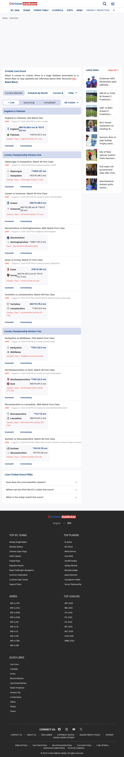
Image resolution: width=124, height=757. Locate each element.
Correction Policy (84, 745)
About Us (31, 735)
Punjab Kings (14, 561)
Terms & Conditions (76, 748)
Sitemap (109, 735)
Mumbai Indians (16, 546)
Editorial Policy (21, 745)
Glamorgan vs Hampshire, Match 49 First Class (29, 161)
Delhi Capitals (15, 556)
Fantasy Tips (15, 692)
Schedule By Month (38, 93)
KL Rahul (68, 542)
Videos (13, 702)
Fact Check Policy (40, 745)
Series (12, 673)
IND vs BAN (15, 612)
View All (112, 70)
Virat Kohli (69, 556)
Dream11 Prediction (97, 10)
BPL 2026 (68, 626)
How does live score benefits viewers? (26, 482)
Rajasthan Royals (16, 565)
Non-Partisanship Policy (62, 745)
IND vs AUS (15, 608)
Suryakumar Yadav (72, 579)
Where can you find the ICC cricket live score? (30, 489)
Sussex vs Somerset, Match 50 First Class (26, 193)
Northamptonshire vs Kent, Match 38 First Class (30, 369)
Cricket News (15, 697)
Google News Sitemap (63, 737)
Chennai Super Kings (18, 551)
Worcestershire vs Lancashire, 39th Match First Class (32, 404)
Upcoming (29, 102)
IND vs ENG (15, 617)
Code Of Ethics (102, 745)
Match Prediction (17, 687)
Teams (26, 10)
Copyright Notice (65, 735)
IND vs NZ (14, 622)
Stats (70, 10)
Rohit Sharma (70, 551)
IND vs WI (14, 636)
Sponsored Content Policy (54, 748)
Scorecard (9, 146)
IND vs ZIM (15, 640)
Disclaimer (46, 735)
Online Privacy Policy (90, 735)
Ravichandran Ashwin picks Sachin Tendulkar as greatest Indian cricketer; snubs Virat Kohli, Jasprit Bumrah (108, 184)
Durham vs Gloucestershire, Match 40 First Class (30, 438)
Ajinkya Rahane (71, 565)
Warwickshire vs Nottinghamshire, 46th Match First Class (35, 228)
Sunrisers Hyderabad (18, 575)
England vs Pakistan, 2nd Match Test (24, 118)
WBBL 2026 (69, 640)
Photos (13, 706)
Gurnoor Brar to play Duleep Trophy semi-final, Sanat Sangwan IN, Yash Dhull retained (108, 140)
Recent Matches (17, 678)
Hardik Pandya (71, 561)
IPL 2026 (15, 10)
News (80, 10)
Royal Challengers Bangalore (21, 570)
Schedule (57, 10)
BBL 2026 (69, 608)
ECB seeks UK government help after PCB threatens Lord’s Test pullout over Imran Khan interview (108, 169)
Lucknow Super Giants (18, 579)
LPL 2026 (68, 622)
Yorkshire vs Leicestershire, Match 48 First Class (30, 294)
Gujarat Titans (15, 584)
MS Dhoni (69, 546)
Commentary (26, 146)
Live (12, 102)
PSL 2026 (68, 617)
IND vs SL (14, 631)
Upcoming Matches (18, 683)
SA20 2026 (69, 636)
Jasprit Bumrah (71, 575)
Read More (11, 82)
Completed (49, 102)
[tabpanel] (41, 283)
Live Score (14, 664)
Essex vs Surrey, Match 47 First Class (24, 259)
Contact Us (16, 735)
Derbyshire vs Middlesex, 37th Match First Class (29, 338)
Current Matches (14, 93)
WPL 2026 (69, 603)
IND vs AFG (15, 603)
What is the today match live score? (24, 497)
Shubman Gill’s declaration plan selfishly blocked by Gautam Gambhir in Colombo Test (108, 81)
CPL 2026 (68, 612)
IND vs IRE (14, 645)
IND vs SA (14, 626)
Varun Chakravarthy (73, 584)
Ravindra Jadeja (71, 570)
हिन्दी (69, 523)
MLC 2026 (69, 631)
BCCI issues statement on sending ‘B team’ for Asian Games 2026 (107, 125)
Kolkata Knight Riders (18, 542)
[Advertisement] (62, 44)
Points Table (41, 10)
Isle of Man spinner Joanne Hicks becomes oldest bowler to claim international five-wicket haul (108, 155)
